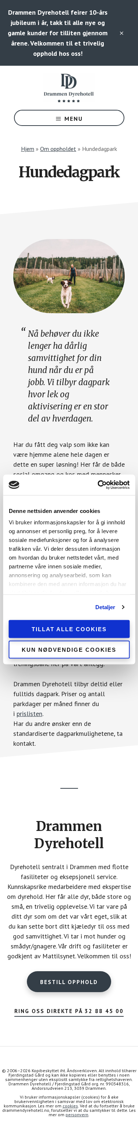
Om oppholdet (58, 148)
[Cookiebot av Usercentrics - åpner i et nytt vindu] (98, 485)
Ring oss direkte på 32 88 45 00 (69, 1011)
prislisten (29, 713)
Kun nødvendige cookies (69, 650)
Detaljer (105, 607)
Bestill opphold (69, 982)
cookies (70, 1106)
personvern (77, 1114)
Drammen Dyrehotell (69, 87)
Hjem (27, 148)
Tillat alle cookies (69, 629)
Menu (73, 118)
